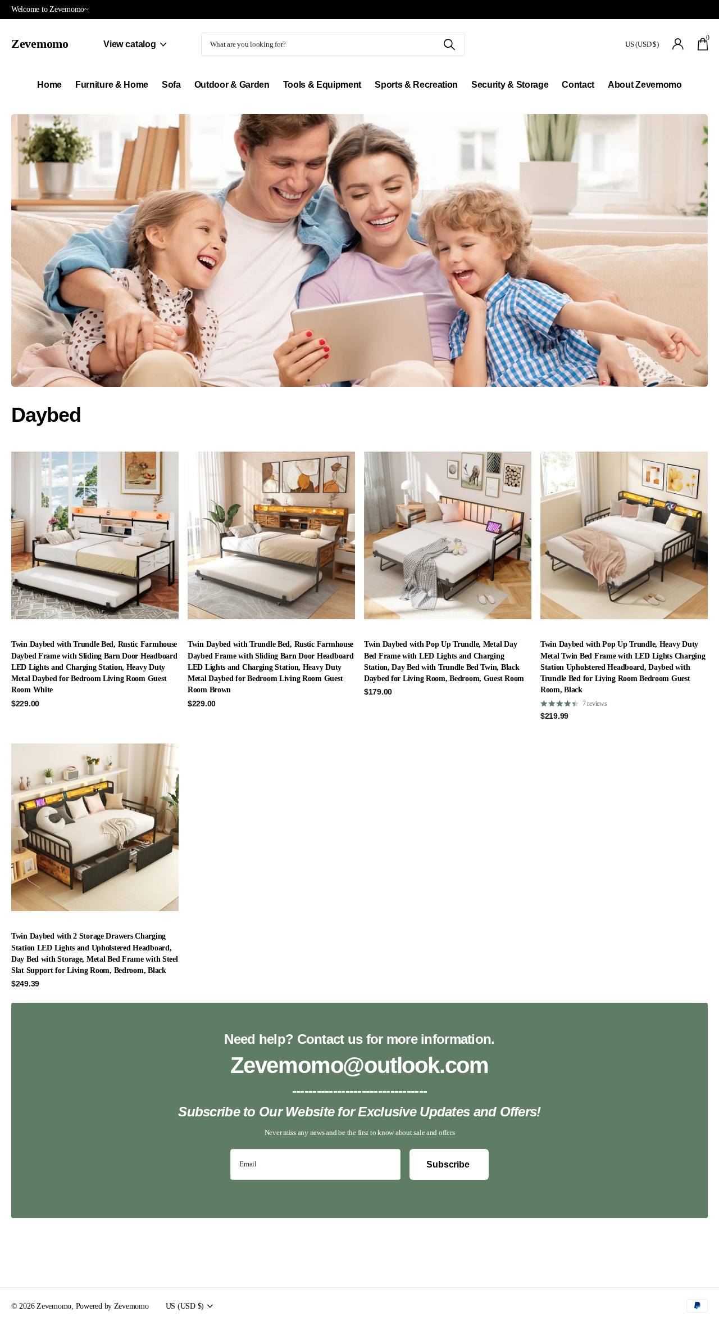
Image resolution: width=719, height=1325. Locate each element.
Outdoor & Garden (232, 84)
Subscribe (448, 1164)
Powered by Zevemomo (112, 1305)
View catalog (130, 44)
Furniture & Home (111, 84)
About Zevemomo (645, 84)
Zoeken (449, 44)
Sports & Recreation (416, 84)
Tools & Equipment (322, 84)
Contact (578, 84)
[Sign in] (678, 44)
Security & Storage (509, 84)
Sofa (171, 84)
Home (49, 84)
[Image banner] (359, 250)
